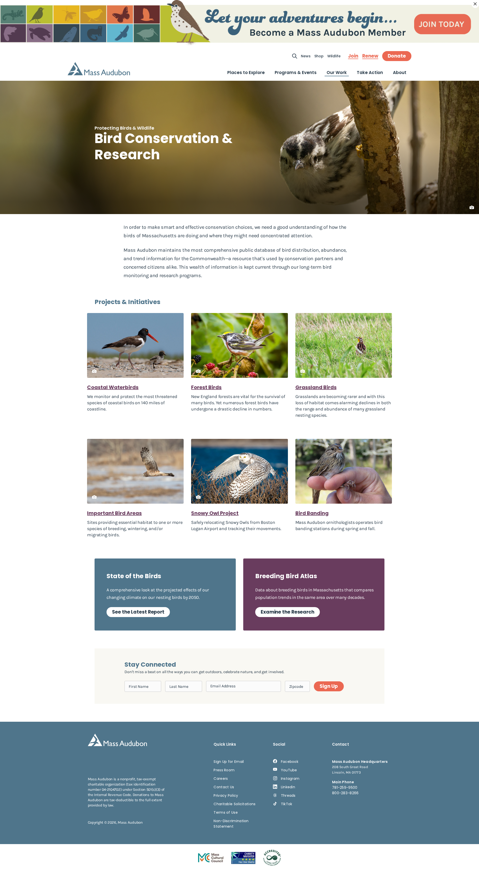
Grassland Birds (316, 387)
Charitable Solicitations (234, 803)
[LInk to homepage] (99, 68)
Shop (319, 56)
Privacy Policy (226, 795)
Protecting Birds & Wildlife (124, 128)
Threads (288, 795)
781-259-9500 (345, 787)
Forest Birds (206, 387)
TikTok (286, 803)
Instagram (290, 778)
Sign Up (329, 686)
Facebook (289, 761)
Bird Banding (312, 513)
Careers (221, 778)
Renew (370, 56)
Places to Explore (246, 73)
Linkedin (288, 787)
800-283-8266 (345, 793)
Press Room (224, 770)
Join (353, 56)
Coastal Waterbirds (112, 387)
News (306, 56)
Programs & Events (296, 73)
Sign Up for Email (229, 761)
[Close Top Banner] (475, 4)
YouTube (289, 770)
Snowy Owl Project (215, 513)
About (399, 73)
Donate (397, 56)
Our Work (337, 73)
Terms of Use (226, 812)
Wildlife (334, 56)
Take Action (370, 73)
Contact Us (224, 787)
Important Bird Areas (114, 513)
